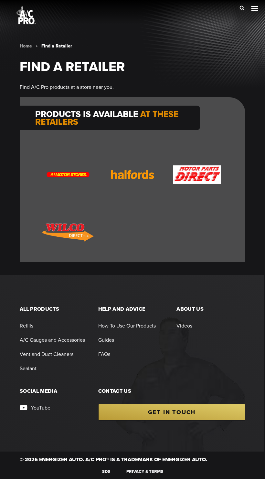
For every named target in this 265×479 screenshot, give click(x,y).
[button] (242, 8)
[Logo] (26, 15)
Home (26, 46)
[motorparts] (197, 174)
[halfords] (132, 174)
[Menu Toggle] (255, 8)
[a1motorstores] (68, 174)
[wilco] (68, 233)
